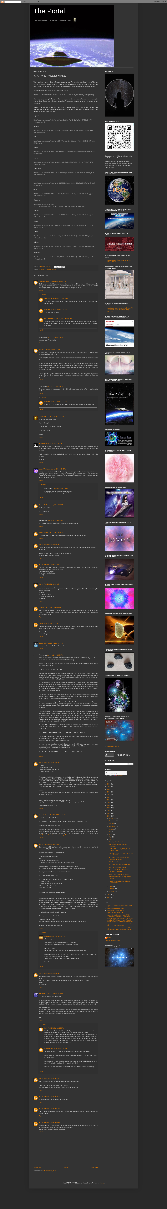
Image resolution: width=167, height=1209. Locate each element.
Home (66, 1167)
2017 (109, 808)
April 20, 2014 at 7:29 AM (51, 763)
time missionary (49, 319)
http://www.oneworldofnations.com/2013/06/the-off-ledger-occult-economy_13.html (120, 928)
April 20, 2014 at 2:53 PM (57, 936)
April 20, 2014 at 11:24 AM (52, 1096)
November (112, 821)
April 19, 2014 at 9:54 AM (51, 584)
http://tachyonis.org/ (113, 746)
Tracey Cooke (43, 505)
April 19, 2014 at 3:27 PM (50, 623)
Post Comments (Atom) (49, 1171)
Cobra (109, 938)
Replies (43, 295)
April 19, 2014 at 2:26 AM (56, 416)
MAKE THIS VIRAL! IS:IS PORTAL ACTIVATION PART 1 (118, 870)
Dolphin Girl (42, 643)
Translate (120, 776)
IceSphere (42, 443)
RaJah (46, 936)
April (110, 839)
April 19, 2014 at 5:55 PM (55, 643)
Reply (41, 290)
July (110, 831)
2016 (109, 811)
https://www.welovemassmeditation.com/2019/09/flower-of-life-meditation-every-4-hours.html (120, 309)
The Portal (49, 11)
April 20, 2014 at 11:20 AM (52, 1079)
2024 (109, 789)
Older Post (94, 1167)
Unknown (47, 309)
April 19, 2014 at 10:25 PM (64, 319)
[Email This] (55, 267)
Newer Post (37, 1167)
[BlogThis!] (57, 267)
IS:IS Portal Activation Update (117, 867)
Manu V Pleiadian (44, 469)
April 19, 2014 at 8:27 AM (55, 521)
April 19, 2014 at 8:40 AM (56, 533)
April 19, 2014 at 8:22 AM (56, 505)
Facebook (41, 269)
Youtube (54, 269)
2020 (109, 800)
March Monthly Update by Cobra (118, 874)
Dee (40, 623)
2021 (109, 797)
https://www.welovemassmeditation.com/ (119, 906)
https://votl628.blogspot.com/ (115, 910)
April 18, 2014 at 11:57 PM (58, 281)
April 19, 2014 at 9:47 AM (51, 564)
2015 (109, 813)
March (111, 886)
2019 (109, 803)
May (110, 837)
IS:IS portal (48, 269)
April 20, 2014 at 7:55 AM (58, 815)
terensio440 (48, 298)
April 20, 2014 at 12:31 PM (58, 1049)
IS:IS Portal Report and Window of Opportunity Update (118, 858)
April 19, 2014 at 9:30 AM (51, 545)
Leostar (41, 607)
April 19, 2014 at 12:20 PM (53, 607)
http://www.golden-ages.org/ (115, 908)
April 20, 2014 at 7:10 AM (60, 488)
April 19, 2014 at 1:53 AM (55, 386)
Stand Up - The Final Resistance (118, 842)
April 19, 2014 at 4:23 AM (60, 298)
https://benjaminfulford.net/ (115, 913)
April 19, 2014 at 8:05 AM (59, 309)
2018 (109, 805)
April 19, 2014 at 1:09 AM (55, 337)
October (111, 823)
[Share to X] (60, 267)
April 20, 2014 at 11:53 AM (56, 1028)
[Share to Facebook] (62, 267)
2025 (109, 786)
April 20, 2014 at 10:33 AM (55, 993)
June (110, 834)
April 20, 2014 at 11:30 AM (52, 1108)
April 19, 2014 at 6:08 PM (55, 655)
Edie (45, 1028)
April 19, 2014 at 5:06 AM (54, 443)
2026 (109, 784)
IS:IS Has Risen (113, 862)
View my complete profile (113, 940)
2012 (109, 897)
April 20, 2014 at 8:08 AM (51, 974)
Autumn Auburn (44, 281)
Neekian (41, 349)
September (112, 826)
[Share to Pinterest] (64, 267)
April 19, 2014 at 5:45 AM (58, 469)
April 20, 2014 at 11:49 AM (52, 1122)
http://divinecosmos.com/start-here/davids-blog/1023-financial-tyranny (120, 924)
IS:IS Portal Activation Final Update (119, 864)
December (112, 818)
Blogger (102, 1183)
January (111, 891)
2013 (109, 895)
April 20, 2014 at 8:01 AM (51, 844)
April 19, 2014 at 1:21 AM (52, 349)
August (111, 829)
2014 (109, 816)
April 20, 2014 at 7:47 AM (59, 401)
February (112, 889)
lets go (41, 545)
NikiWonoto (42, 993)
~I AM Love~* (43, 416)
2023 (109, 792)
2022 (109, 794)
